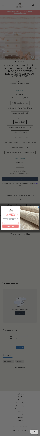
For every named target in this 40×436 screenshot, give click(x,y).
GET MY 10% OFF (10, 226)
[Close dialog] (38, 207)
